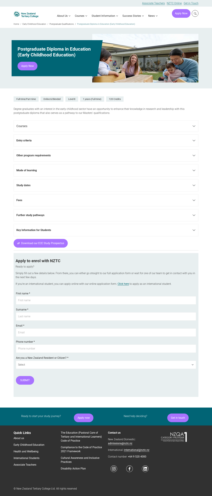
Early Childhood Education (34, 24)
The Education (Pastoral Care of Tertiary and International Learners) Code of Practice (81, 452)
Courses (21, 126)
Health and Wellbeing (26, 467)
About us (19, 454)
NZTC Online (174, 3)
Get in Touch (191, 3)
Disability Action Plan (73, 484)
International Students (26, 474)
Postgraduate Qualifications (62, 24)
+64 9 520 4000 (137, 472)
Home (16, 24)
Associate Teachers (153, 3)
